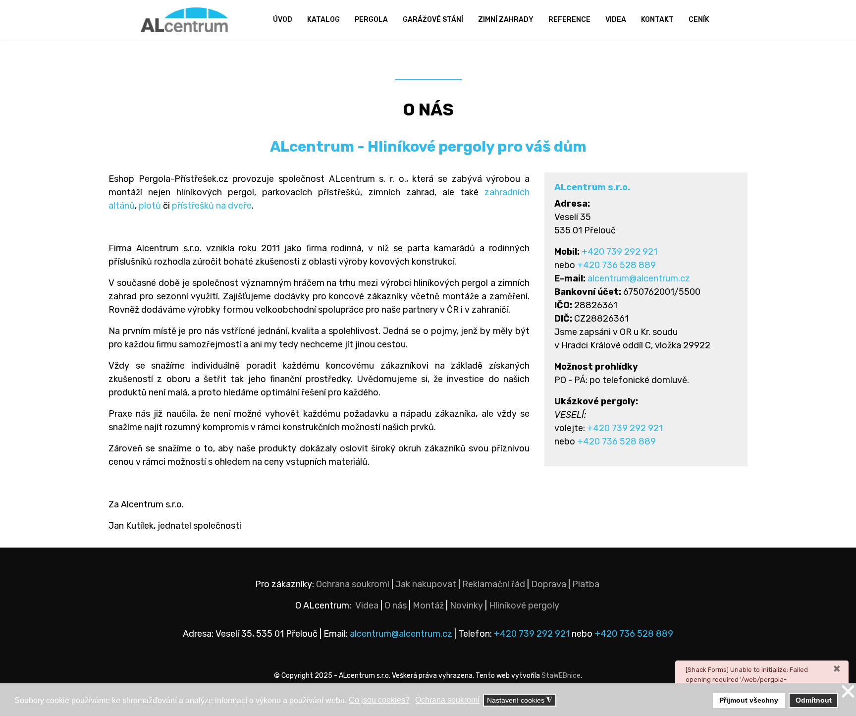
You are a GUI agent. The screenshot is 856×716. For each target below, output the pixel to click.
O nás (395, 605)
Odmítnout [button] (814, 700)
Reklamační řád (493, 584)
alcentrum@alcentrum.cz (639, 278)
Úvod (282, 19)
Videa (615, 19)
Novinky (466, 605)
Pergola (371, 19)
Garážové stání (433, 19)
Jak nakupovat (425, 584)
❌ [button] (848, 692)
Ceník (699, 19)
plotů (150, 205)
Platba (585, 584)
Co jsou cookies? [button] (379, 700)
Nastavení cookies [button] (519, 700)
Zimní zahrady (506, 19)
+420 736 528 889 (616, 265)
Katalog (323, 19)
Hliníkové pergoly (524, 605)
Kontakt (657, 19)
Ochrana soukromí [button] (447, 700)
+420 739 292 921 (619, 251)
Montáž (428, 605)
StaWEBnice (561, 675)
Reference (569, 19)
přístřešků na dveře (212, 205)
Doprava (548, 584)
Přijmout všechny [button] (748, 700)
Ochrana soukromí (352, 584)
